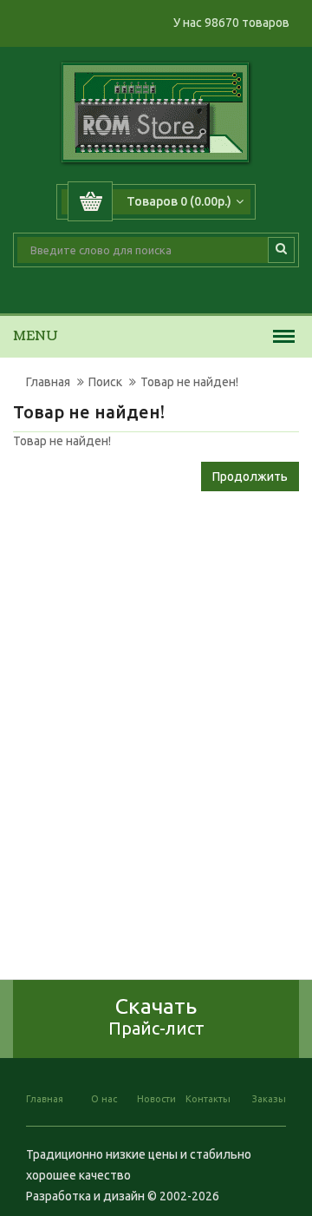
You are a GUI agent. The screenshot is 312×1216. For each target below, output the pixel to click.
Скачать (156, 1016)
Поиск (105, 382)
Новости (156, 1099)
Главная (48, 382)
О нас (104, 1099)
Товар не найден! (189, 382)
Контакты (208, 1099)
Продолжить (250, 476)
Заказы (269, 1099)
